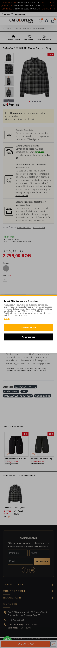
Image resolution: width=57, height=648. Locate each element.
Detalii (7, 319)
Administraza (28, 337)
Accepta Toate (28, 327)
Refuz (28, 346)
